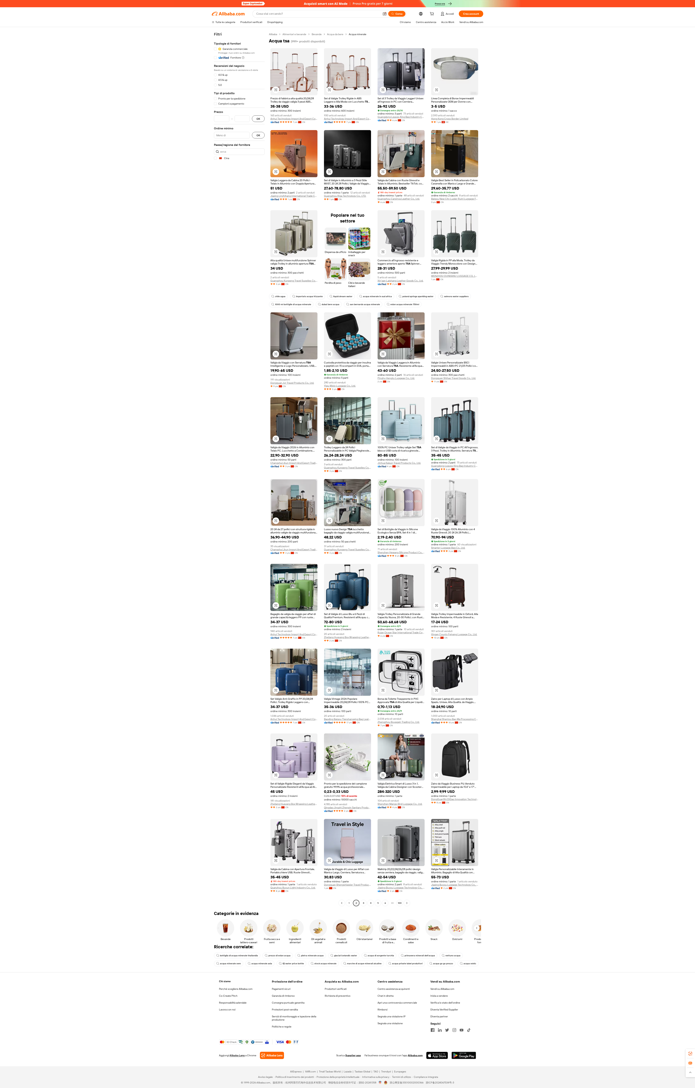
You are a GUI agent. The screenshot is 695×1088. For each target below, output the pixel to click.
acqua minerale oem (230, 963)
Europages (400, 1071)
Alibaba (273, 34)
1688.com (310, 1071)
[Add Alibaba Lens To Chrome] (272, 1055)
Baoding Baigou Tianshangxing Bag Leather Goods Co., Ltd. (347, 719)
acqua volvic (470, 963)
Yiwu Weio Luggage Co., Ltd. (340, 385)
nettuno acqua (452, 955)
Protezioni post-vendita (285, 1009)
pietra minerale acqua (312, 955)
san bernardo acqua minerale (365, 304)
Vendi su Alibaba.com (442, 988)
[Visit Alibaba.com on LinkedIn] (440, 1030)
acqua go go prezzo (443, 963)
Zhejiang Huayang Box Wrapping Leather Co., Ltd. (347, 637)
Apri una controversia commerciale (397, 1002)
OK (258, 118)
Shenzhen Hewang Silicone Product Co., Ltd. (401, 552)
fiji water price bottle (293, 963)
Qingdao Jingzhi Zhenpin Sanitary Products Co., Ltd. (347, 807)
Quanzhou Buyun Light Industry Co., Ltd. (292, 887)
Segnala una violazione (390, 1023)
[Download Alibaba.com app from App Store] (437, 1055)
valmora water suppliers (456, 296)
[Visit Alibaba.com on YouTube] (461, 1030)
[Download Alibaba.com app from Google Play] (464, 1055)
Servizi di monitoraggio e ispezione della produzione (294, 1018)
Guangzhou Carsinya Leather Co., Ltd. (399, 198)
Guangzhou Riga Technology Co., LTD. (345, 195)
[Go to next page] (407, 903)
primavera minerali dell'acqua (420, 955)
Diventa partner (439, 1016)
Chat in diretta (385, 995)
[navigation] (239, 469)
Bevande (317, 34)
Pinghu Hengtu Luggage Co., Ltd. (396, 378)
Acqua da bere (335, 34)
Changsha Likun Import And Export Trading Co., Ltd (293, 462)
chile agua (280, 296)
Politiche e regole (281, 1026)
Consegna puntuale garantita (288, 1002)
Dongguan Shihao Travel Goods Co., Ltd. (453, 378)
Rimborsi (382, 1009)
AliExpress (296, 1071)
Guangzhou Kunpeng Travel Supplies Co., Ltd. (293, 280)
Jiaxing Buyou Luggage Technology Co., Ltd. (401, 887)
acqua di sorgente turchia (381, 955)
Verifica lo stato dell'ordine (445, 1002)
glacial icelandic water (345, 955)
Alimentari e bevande (294, 34)
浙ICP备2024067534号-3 (440, 1082)
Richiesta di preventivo (337, 995)
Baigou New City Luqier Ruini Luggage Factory (454, 198)
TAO (375, 1071)
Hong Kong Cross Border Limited (449, 118)
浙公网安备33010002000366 (407, 1082)
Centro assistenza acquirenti (394, 988)
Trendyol (386, 1071)
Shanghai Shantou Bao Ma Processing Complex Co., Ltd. (454, 719)
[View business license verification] (380, 1082)
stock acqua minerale (325, 963)
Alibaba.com (415, 1055)
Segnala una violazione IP (392, 1016)
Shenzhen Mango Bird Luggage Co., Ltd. (400, 803)
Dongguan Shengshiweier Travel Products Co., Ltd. (347, 884)
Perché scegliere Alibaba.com (235, 988)
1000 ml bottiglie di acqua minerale (293, 304)
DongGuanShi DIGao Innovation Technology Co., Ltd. (454, 799)
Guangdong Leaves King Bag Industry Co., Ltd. (401, 116)
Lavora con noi (227, 1009)
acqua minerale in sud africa (377, 296)
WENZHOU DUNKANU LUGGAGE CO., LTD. (454, 275)
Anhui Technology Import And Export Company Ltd (293, 118)
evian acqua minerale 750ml (404, 304)
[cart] (432, 14)
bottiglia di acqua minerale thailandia (239, 955)
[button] (384, 14)
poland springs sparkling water (417, 296)
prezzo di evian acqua (279, 955)
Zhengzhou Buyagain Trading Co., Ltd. (399, 722)
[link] (690, 1053)
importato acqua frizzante (309, 296)
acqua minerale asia (261, 963)
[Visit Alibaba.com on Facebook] (432, 1030)
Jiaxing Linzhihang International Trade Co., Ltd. (293, 195)
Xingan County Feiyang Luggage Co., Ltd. (454, 634)
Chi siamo (225, 981)
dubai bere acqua (330, 304)
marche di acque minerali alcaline (364, 963)
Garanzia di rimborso (283, 995)
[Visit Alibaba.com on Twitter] (447, 1030)
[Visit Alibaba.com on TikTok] (469, 1030)
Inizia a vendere (439, 995)
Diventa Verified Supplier (444, 1009)
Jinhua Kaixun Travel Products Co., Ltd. (399, 462)
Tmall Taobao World (330, 1071)
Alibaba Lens (237, 1055)
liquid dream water (342, 296)
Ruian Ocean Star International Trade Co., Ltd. (401, 632)
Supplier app (353, 1055)
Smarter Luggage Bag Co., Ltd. (448, 547)
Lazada (347, 1071)
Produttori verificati (336, 988)
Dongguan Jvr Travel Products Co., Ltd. (292, 382)
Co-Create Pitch (228, 995)
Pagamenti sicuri (281, 988)
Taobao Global (362, 1071)
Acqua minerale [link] (357, 34)
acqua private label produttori (407, 963)
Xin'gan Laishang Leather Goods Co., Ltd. (400, 280)
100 (400, 903)
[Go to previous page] (341, 903)
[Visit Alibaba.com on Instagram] (454, 1030)
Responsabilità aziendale (233, 1002)
